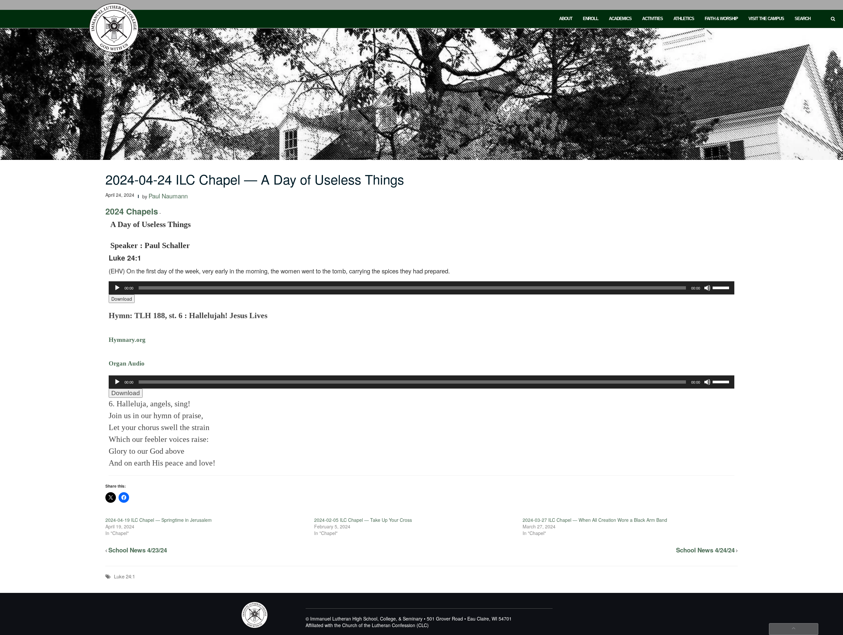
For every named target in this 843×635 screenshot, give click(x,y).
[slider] (722, 287)
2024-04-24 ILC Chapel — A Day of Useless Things (254, 178)
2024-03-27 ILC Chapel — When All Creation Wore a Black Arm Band (595, 520)
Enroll (590, 18)
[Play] (117, 288)
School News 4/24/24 (705, 550)
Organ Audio (127, 363)
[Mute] (707, 288)
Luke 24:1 (124, 576)
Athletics (683, 18)
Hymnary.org (127, 339)
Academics (620, 18)
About (565, 18)
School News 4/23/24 (137, 550)
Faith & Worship (721, 18)
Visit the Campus (766, 18)
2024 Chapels (131, 211)
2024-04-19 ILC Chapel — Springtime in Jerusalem (158, 520)
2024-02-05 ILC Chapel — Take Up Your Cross (363, 520)
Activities (652, 18)
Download (121, 298)
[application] (421, 287)
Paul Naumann (168, 195)
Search (802, 18)
